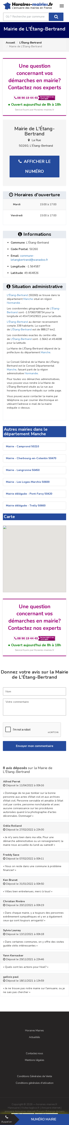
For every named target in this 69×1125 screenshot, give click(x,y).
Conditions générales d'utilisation (34, 1083)
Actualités (34, 1037)
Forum (40, 1111)
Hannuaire (13, 1108)
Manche (28, 299)
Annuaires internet (25, 1111)
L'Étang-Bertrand (30, 42)
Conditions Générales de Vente (34, 1076)
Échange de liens (55, 1111)
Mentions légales (34, 1060)
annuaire (9, 1111)
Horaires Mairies (34, 1030)
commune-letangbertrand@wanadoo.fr (29, 258)
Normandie (13, 303)
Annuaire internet (50, 1108)
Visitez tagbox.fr (30, 1108)
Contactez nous (34, 1053)
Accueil (10, 42)
